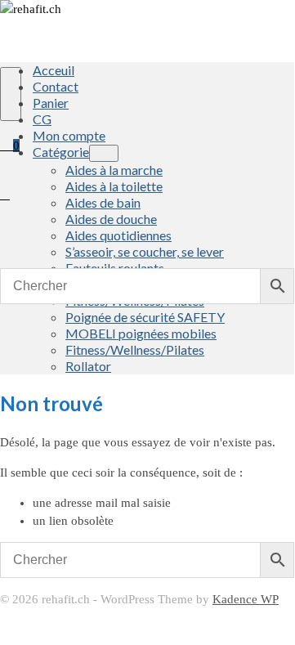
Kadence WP (245, 599)
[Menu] (10, 94)
